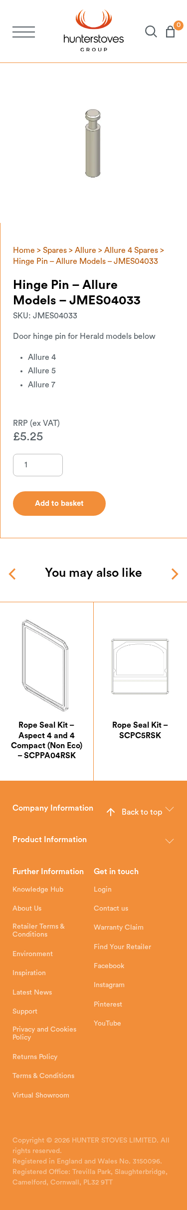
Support (24, 1011)
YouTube (107, 1023)
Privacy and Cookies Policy (44, 1033)
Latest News (32, 992)
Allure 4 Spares (131, 250)
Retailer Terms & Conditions (38, 930)
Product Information (49, 840)
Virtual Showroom (40, 1095)
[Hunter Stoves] (94, 31)
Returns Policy (34, 1057)
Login (103, 889)
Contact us (111, 908)
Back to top (142, 812)
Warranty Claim (119, 927)
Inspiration (29, 973)
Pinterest (108, 1004)
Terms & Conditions (43, 1076)
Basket (166, 31)
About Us (26, 908)
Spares (55, 250)
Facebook (109, 966)
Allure (85, 250)
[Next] (174, 574)
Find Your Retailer (122, 947)
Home (24, 250)
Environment (32, 954)
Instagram (109, 985)
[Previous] (13, 574)
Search (146, 31)
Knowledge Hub (37, 889)
